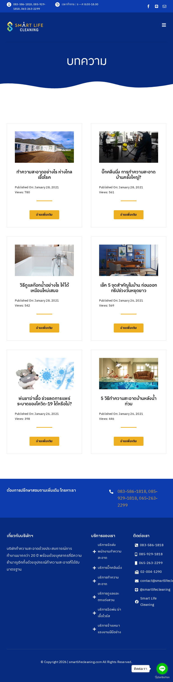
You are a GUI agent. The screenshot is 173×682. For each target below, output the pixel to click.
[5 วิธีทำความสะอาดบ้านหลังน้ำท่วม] (128, 361)
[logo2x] (30, 23)
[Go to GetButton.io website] (162, 677)
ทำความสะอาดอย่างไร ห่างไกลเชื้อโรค (44, 174)
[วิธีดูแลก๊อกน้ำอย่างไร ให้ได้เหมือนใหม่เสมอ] (44, 248)
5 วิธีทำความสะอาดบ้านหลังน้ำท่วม (129, 401)
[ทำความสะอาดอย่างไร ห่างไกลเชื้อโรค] (44, 135)
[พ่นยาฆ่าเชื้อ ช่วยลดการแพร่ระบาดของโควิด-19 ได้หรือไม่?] (44, 361)
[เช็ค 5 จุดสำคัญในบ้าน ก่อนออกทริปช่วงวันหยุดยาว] (128, 248)
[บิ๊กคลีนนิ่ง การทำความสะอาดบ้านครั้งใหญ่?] (128, 135)
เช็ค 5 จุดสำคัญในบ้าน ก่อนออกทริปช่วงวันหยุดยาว (128, 288)
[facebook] (148, 6)
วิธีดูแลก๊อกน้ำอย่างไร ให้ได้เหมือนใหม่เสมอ (44, 288)
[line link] (156, 6)
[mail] (164, 6)
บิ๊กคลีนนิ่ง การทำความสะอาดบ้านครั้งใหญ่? (129, 174)
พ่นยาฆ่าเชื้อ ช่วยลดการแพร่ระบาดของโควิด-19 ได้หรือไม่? (44, 401)
